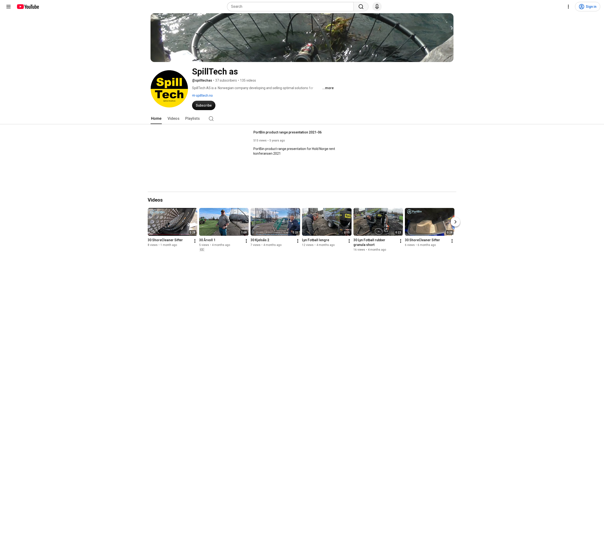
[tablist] (302, 118)
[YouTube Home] (27, 6)
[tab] (156, 118)
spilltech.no (204, 95)
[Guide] (8, 6)
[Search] (361, 6)
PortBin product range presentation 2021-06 (287, 132)
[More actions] (195, 241)
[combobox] (291, 6)
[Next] (455, 222)
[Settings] (568, 6)
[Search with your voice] (377, 6)
